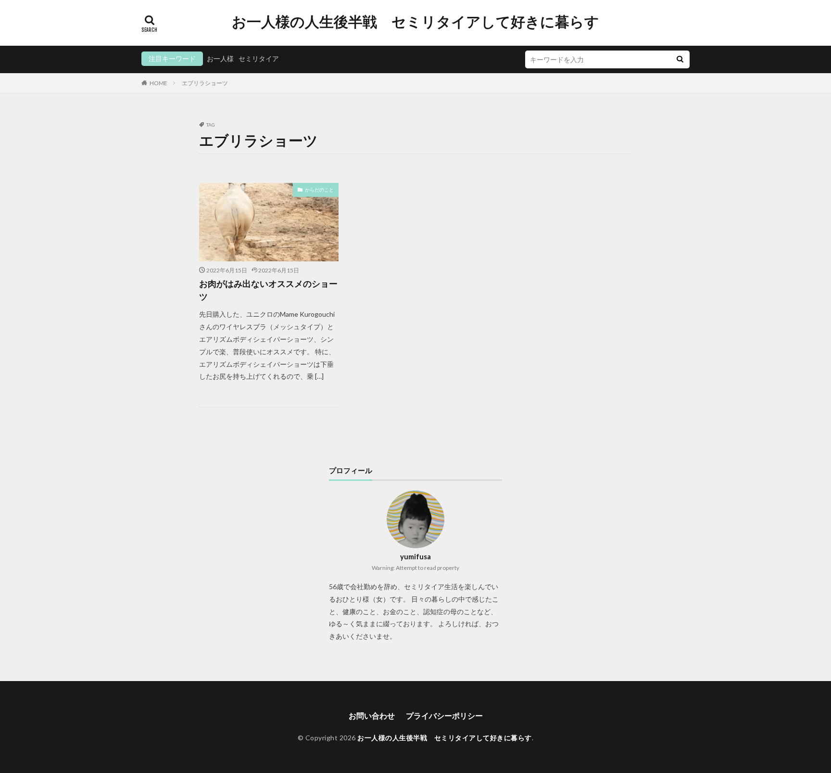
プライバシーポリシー (444, 715)
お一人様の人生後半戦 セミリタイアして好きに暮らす (415, 21)
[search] (680, 59)
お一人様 (220, 58)
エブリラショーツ (205, 83)
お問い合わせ (372, 715)
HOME (158, 83)
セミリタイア (259, 58)
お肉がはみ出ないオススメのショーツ (268, 290)
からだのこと (319, 190)
